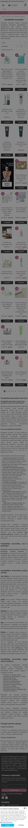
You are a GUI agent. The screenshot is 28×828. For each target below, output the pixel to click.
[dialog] (14, 817)
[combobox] (24, 808)
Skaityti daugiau (13, 821)
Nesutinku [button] (21, 825)
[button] (14, 822)
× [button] (26, 808)
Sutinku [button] (8, 825)
